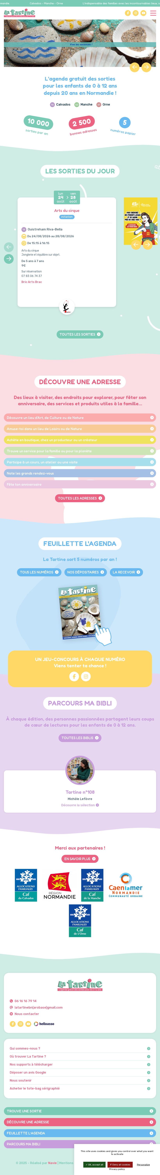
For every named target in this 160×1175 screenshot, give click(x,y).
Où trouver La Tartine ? (28, 1056)
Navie (52, 1163)
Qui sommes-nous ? (25, 1048)
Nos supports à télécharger (31, 1064)
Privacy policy (117, 1169)
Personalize (143, 1164)
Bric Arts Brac (31, 282)
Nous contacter (26, 1014)
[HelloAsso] (44, 1024)
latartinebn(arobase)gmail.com (38, 1007)
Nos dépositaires (83, 572)
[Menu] (153, 13)
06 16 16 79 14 (25, 1001)
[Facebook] (128, 13)
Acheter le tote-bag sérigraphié (35, 1088)
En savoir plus (77, 859)
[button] (135, 67)
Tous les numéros (37, 572)
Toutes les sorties (78, 334)
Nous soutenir (21, 1080)
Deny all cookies (121, 1164)
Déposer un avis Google (28, 1072)
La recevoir (124, 572)
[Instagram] (136, 13)
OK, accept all (95, 1164)
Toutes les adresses (78, 498)
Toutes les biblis (77, 738)
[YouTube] (143, 13)
